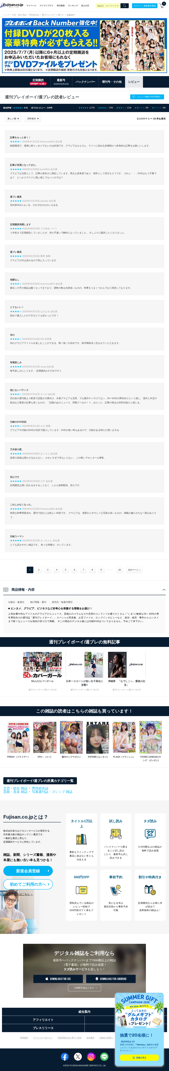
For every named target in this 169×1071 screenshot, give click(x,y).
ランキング (73, 5)
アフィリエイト (43, 1019)
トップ (6, 15)
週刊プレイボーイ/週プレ (53, 15)
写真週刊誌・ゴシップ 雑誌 (52, 792)
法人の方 (85, 5)
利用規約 (24, 1038)
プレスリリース (43, 1028)
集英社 (20, 602)
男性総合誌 (34, 15)
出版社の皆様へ (106, 1038)
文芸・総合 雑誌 (19, 15)
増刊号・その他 (112, 81)
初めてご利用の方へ (28, 884)
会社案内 (90, 1038)
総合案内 (84, 1011)
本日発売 (61, 5)
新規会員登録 (28, 871)
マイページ (31, 5)
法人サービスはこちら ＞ (18, 894)
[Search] (124, 5)
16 (119, 570)
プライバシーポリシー (43, 1038)
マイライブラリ (46, 5)
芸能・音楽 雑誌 (15, 792)
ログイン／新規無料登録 (145, 6)
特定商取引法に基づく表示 (70, 1038)
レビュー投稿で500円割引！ (149, 97)
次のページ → (134, 570)
